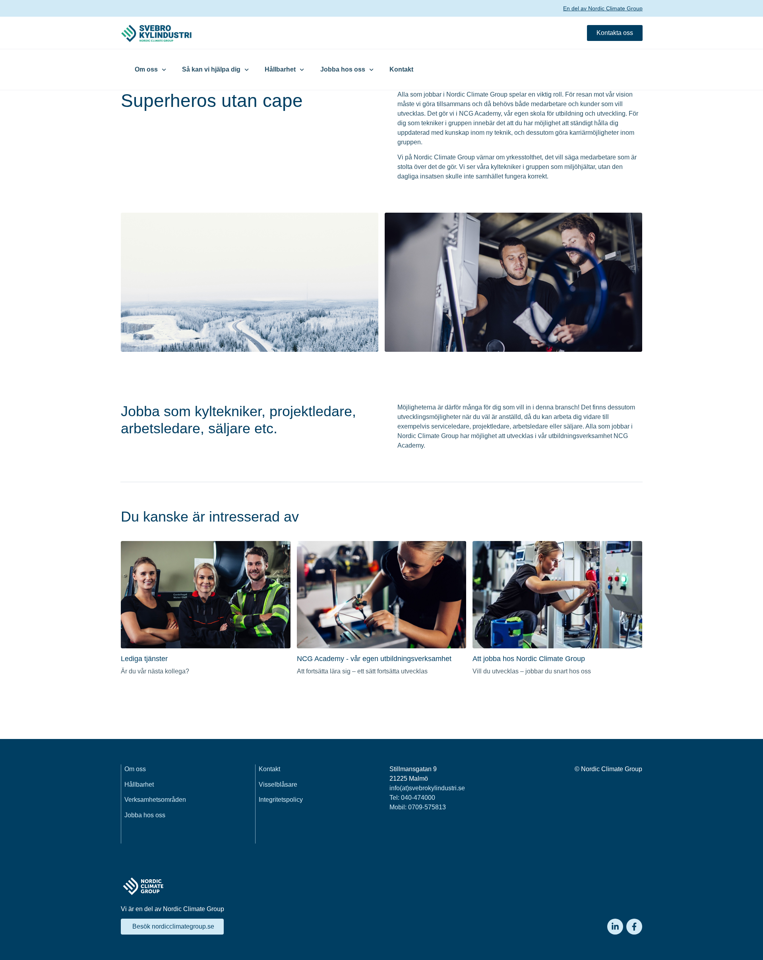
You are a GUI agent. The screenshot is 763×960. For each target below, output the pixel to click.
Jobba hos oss (342, 69)
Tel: (412, 797)
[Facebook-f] (634, 927)
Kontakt (401, 69)
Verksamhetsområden (155, 799)
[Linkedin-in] (615, 927)
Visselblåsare (278, 784)
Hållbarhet (280, 69)
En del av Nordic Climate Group (603, 8)
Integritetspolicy (281, 799)
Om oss (146, 69)
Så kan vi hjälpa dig (211, 69)
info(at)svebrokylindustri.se (427, 788)
